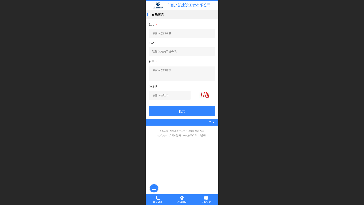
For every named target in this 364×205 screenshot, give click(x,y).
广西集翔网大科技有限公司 (183, 135)
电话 (151, 42)
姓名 (152, 24)
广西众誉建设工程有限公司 (189, 5)
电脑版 (203, 135)
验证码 (153, 86)
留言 (152, 61)
